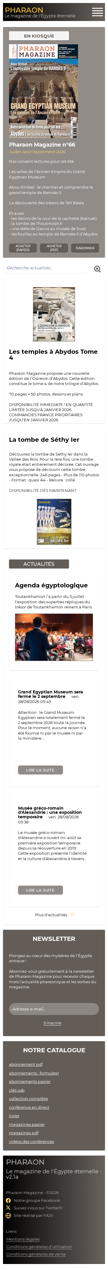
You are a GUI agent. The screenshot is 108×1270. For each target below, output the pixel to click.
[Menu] (97, 12)
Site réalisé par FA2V (33, 1215)
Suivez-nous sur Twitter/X (38, 1207)
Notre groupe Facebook (37, 1200)
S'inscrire (52, 1023)
